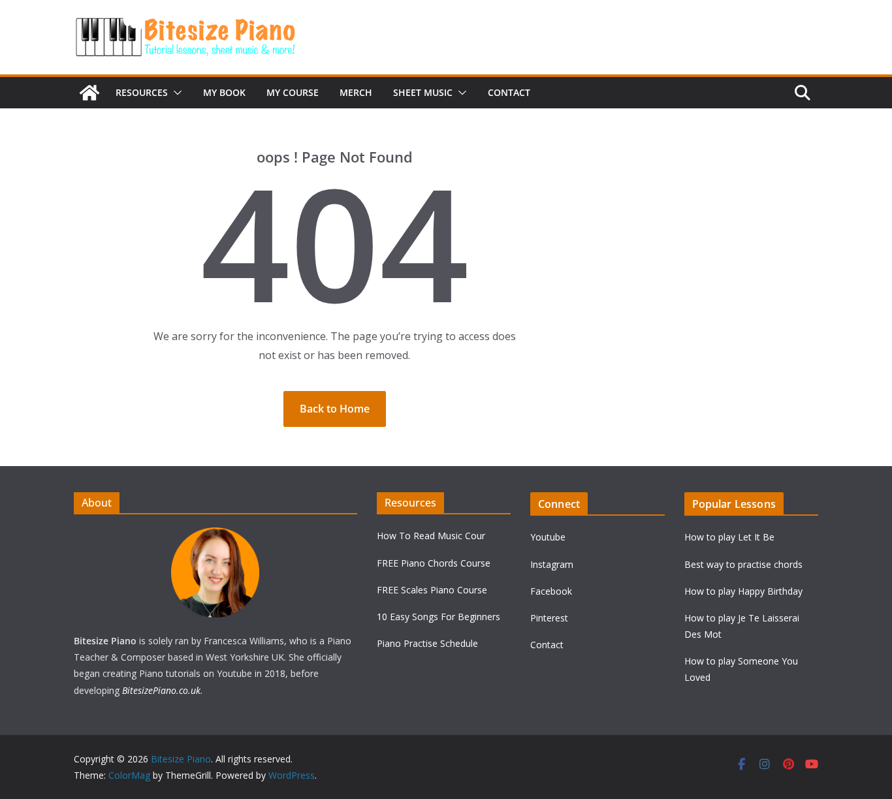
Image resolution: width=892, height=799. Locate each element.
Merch (356, 92)
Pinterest (549, 618)
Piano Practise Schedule (427, 643)
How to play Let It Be (729, 537)
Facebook (551, 591)
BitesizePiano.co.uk (161, 690)
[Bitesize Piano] (89, 92)
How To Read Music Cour (431, 535)
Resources (142, 92)
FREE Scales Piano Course (432, 590)
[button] (175, 93)
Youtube (547, 537)
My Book (224, 92)
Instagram (551, 564)
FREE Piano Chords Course (433, 563)
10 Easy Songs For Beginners (438, 616)
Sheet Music (423, 92)
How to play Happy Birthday (743, 591)
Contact (509, 92)
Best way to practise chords (743, 564)
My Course (292, 92)
